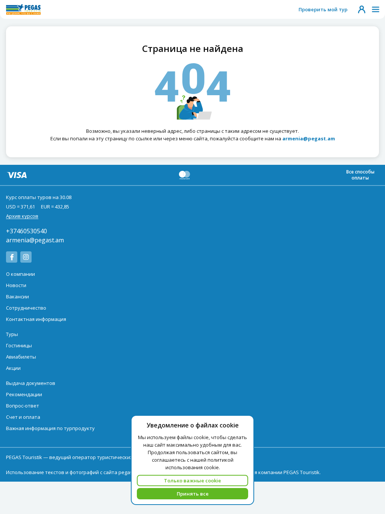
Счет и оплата (23, 417)
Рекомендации (24, 394)
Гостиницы (19, 345)
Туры (12, 334)
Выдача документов (30, 383)
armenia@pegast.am (35, 240)
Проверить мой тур (323, 9)
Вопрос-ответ (22, 405)
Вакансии (17, 296)
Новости (16, 285)
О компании (20, 274)
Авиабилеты (21, 356)
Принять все (193, 493)
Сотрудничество (26, 307)
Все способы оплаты (360, 175)
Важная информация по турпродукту (50, 428)
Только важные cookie (192, 480)
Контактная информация (36, 319)
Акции (13, 368)
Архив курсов (22, 216)
